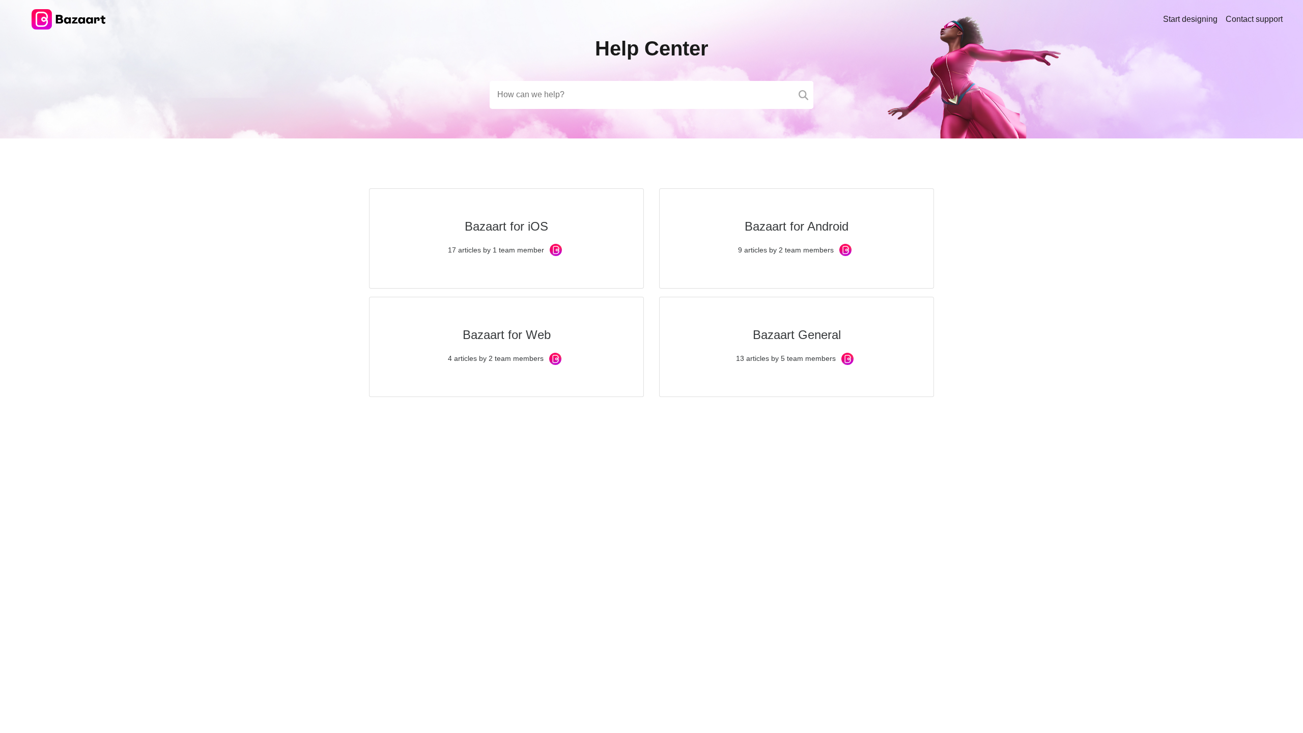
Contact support (1254, 19)
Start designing (1190, 19)
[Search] (803, 95)
